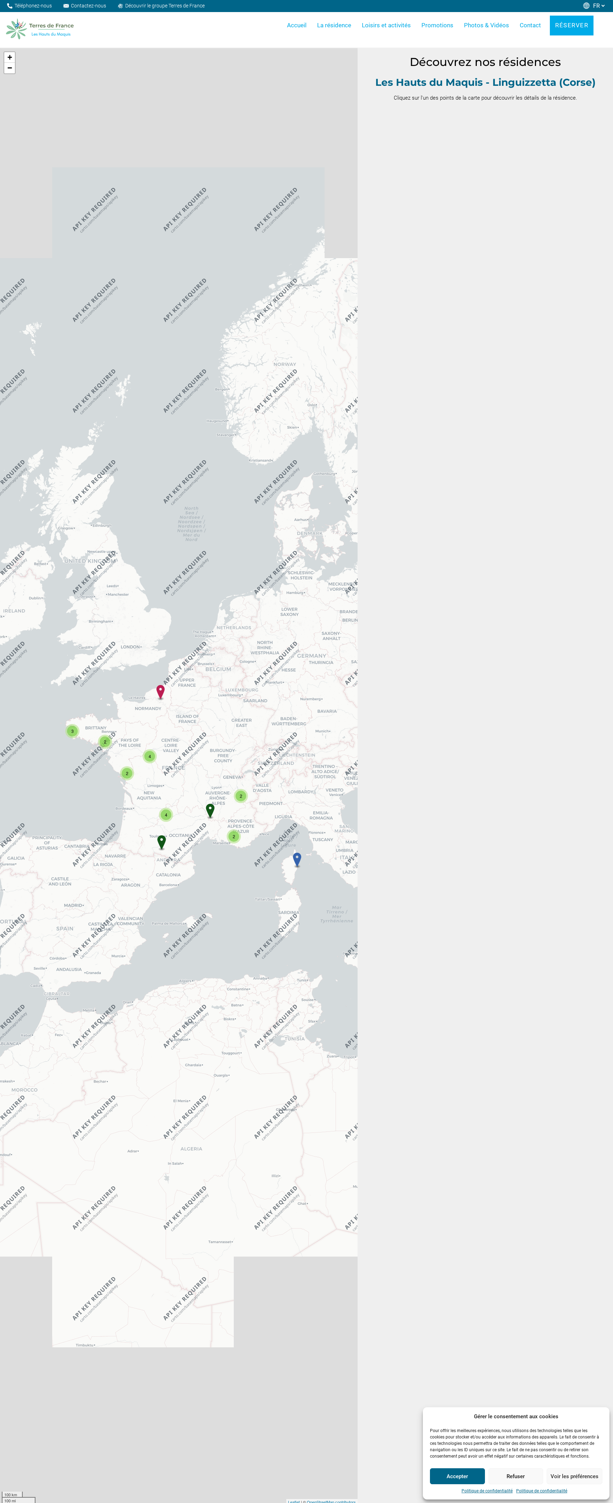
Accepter (457, 1476)
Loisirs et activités (386, 25)
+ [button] (9, 57)
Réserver (571, 25)
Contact (530, 25)
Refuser (516, 1476)
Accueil (296, 25)
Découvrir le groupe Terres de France (165, 6)
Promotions (437, 25)
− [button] (9, 67)
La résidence (334, 25)
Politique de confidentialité (487, 1490)
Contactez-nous (88, 6)
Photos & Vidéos (486, 25)
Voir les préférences (574, 1476)
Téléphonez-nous (33, 6)
